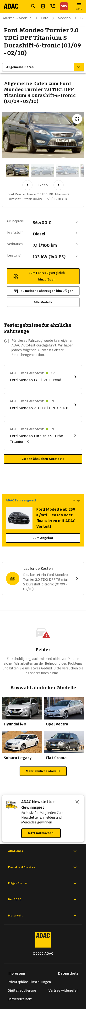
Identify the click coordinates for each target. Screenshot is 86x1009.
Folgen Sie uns (17, 883)
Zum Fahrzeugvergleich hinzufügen (47, 276)
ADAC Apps (15, 851)
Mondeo (64, 18)
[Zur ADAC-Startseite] (11, 6)
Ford (44, 18)
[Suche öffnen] (33, 6)
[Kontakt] (52, 6)
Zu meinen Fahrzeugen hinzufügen (47, 291)
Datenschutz (68, 973)
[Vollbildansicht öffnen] (77, 119)
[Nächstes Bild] (59, 185)
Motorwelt (15, 915)
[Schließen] (77, 802)
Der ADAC (14, 899)
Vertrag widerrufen (63, 990)
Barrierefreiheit (20, 999)
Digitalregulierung (22, 990)
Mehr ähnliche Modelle (43, 771)
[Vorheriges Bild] (27, 185)
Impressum (16, 973)
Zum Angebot (43, 538)
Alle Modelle (43, 302)
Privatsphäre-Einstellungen (29, 982)
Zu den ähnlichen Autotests (43, 459)
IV (82, 18)
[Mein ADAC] (43, 6)
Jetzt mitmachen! (40, 833)
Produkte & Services (21, 867)
